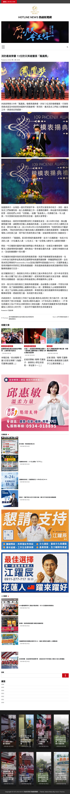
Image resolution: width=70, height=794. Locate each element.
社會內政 (23, 732)
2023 (2, 693)
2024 (2, 690)
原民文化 (6, 767)
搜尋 (2, 672)
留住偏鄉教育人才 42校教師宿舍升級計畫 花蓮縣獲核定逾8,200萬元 (61, 777)
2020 (2, 702)
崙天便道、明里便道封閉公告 (27, 444)
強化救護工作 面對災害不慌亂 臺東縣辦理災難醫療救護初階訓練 (25, 740)
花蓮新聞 (10, 310)
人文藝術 (6, 765)
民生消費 (23, 769)
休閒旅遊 (41, 769)
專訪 (46, 726)
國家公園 (6, 740)
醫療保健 (23, 734)
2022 (2, 696)
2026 (2, 684)
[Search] (67, 47)
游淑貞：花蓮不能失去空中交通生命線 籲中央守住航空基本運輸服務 (37, 497)
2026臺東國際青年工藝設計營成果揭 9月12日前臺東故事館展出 (36, 605)
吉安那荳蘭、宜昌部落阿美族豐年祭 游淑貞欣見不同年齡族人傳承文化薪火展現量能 (41, 659)
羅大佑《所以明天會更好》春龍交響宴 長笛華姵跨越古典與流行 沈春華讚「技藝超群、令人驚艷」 (43, 738)
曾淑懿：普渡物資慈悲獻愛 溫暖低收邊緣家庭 (31, 623)
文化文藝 (41, 730)
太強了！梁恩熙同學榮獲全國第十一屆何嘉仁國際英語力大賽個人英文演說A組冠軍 (35, 350)
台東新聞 (23, 729)
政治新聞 (4, 346)
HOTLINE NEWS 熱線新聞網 (35, 17)
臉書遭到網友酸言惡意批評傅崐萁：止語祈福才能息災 (11, 350)
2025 (2, 687)
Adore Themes (60, 792)
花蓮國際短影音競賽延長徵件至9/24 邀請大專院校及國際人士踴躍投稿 (38, 641)
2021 (2, 699)
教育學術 (27, 346)
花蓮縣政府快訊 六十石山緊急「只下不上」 (31, 461)
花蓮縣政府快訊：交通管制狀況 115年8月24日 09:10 (33, 479)
